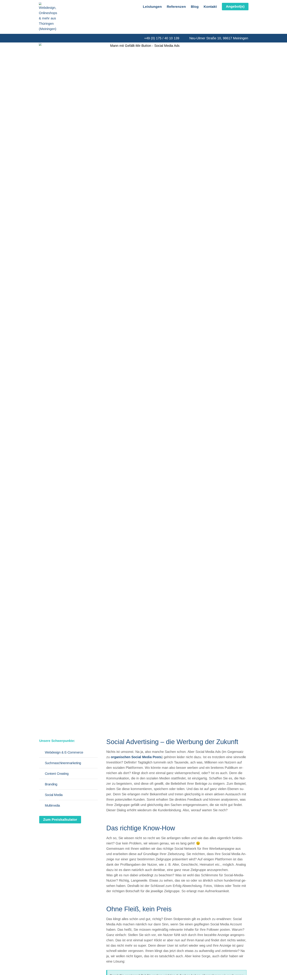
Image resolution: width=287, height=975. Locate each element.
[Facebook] (40, 38)
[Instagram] (48, 38)
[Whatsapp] (55, 38)
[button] (235, 6)
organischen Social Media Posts (136, 757)
